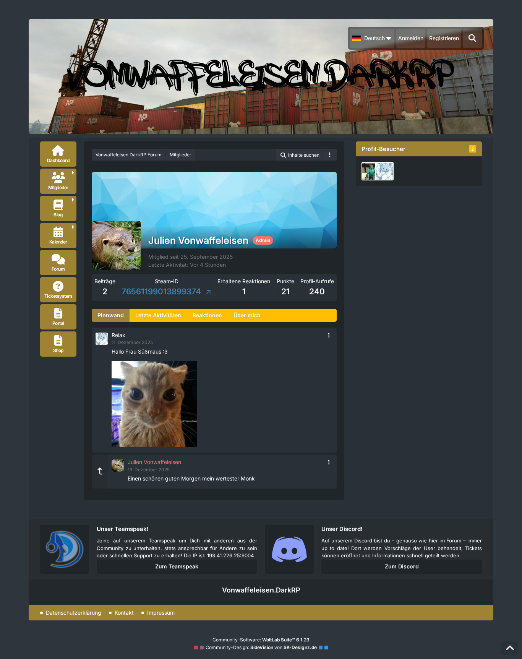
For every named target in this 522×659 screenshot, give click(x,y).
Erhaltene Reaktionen (243, 281)
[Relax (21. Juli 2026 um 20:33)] (384, 171)
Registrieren (444, 38)
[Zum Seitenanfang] (509, 648)
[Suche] (472, 38)
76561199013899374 (162, 291)
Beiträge (104, 281)
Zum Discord (402, 566)
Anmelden (410, 38)
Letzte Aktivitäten (158, 315)
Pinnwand (110, 315)
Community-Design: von (261, 647)
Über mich (247, 315)
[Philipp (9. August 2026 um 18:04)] (371, 171)
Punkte (285, 281)
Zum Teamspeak (176, 566)
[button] (372, 38)
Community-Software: (261, 640)
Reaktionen (207, 315)
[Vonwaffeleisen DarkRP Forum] (261, 76)
